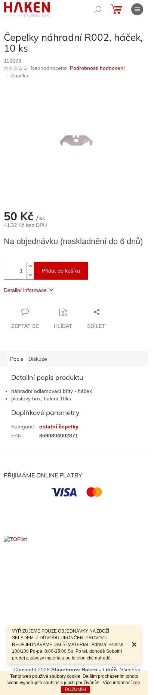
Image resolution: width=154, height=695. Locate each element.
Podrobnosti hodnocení (97, 68)
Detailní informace (25, 290)
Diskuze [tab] (37, 359)
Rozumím (75, 689)
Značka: (22, 76)
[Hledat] (97, 9)
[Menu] (137, 9)
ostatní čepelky (58, 427)
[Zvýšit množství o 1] (30, 266)
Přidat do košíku (61, 270)
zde (136, 682)
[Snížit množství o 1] (30, 275)
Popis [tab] (16, 359)
